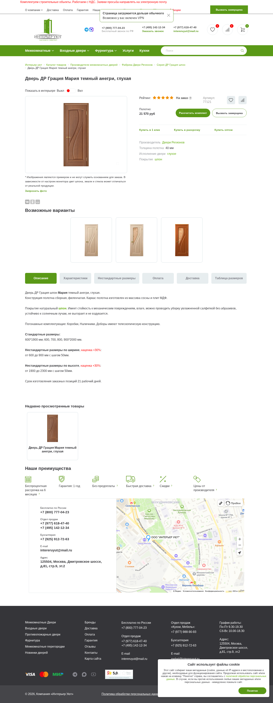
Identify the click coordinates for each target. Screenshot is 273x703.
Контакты (91, 652)
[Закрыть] (168, 16)
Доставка (53, 10)
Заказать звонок (153, 31)
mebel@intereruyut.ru (185, 658)
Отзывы (90, 646)
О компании (32, 10)
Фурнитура (104, 50)
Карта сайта (93, 658)
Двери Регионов (173, 142)
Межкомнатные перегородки (45, 646)
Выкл (60, 90)
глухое (171, 153)
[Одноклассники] (32, 202)
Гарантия (82, 10)
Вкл (80, 90)
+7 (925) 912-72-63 (54, 539)
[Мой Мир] (37, 202)
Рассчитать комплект (193, 112)
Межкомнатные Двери (40, 622)
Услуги (128, 50)
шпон (158, 159)
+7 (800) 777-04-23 (113, 27)
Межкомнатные (38, 50)
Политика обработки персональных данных (132, 694)
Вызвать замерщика (229, 9)
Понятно (252, 690)
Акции (176, 10)
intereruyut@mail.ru (186, 31)
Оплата (68, 10)
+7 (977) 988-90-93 (183, 631)
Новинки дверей (36, 652)
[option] (76, 134)
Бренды (90, 622)
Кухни (144, 50)
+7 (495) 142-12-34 (153, 27)
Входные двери (73, 50)
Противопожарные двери (42, 634)
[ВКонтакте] (27, 202)
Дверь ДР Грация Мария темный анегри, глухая (53, 449)
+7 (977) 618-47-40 (184, 27)
